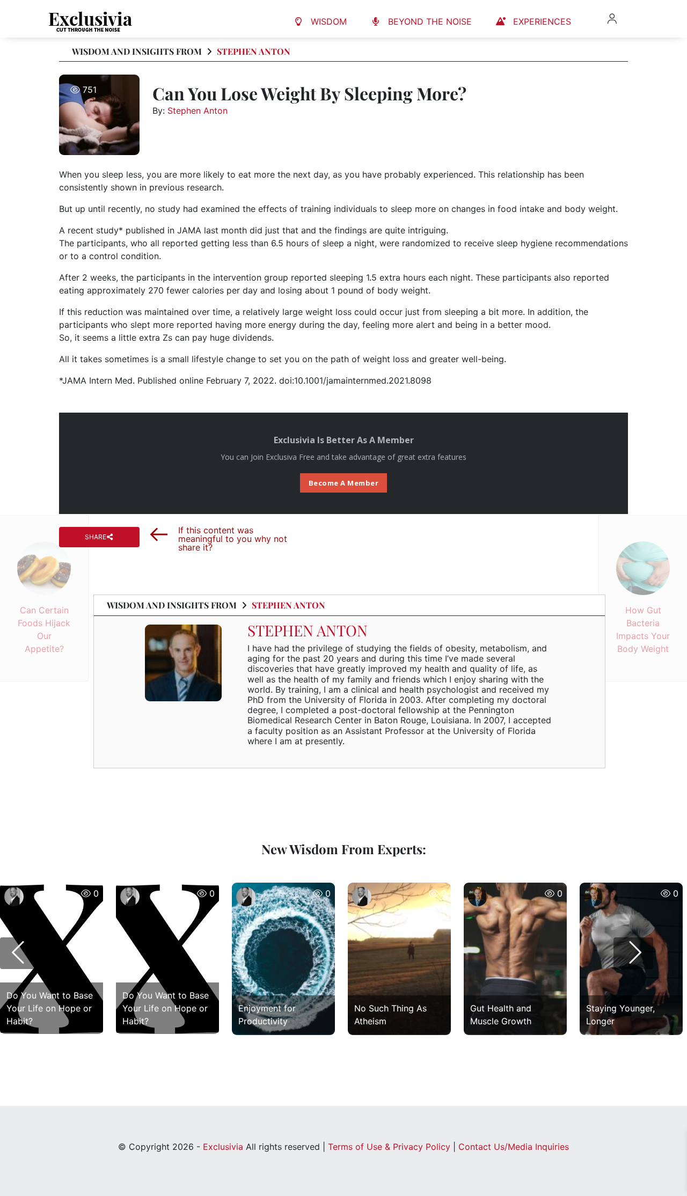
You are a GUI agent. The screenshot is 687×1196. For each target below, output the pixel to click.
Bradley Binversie (43, 919)
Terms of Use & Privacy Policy (389, 1146)
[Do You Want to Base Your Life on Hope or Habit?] (51, 1031)
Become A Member (344, 483)
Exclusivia (223, 1146)
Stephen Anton (253, 51)
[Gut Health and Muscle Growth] (515, 1031)
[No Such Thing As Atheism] (399, 1031)
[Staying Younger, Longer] (631, 1031)
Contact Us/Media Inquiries (513, 1146)
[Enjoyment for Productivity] (283, 1031)
